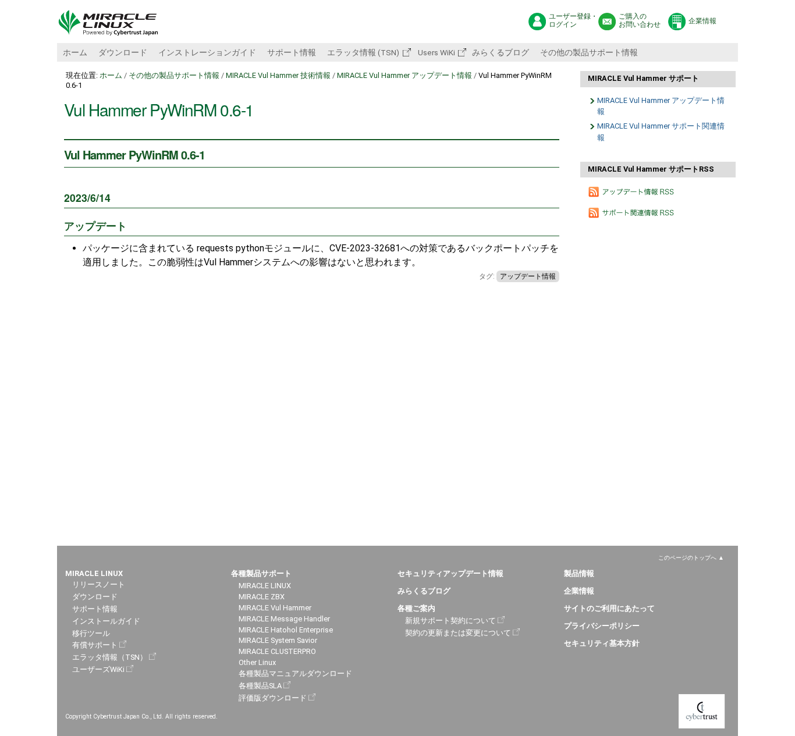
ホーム (75, 52)
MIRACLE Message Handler (284, 618)
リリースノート (98, 584)
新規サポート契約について (450, 620)
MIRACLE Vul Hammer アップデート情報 (404, 75)
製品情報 (579, 573)
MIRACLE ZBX (262, 596)
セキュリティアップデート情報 (450, 573)
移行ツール (91, 633)
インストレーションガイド (207, 52)
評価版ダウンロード (273, 698)
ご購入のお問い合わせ (640, 21)
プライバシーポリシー (602, 625)
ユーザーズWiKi (98, 669)
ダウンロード (122, 52)
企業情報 (702, 21)
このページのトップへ (687, 557)
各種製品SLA (260, 685)
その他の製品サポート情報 (589, 52)
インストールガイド (106, 621)
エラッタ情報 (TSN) (363, 52)
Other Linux (257, 662)
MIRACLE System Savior (278, 640)
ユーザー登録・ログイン (573, 21)
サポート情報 (291, 52)
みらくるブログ (500, 52)
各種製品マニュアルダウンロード (295, 673)
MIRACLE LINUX (265, 585)
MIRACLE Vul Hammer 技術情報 (278, 75)
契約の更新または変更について (458, 632)
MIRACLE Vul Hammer (275, 607)
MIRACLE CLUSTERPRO (277, 651)
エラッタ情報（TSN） (109, 657)
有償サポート (95, 645)
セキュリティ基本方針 (602, 643)
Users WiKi (435, 52)
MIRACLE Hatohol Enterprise (286, 629)
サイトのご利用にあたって (609, 608)
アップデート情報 (528, 276)
